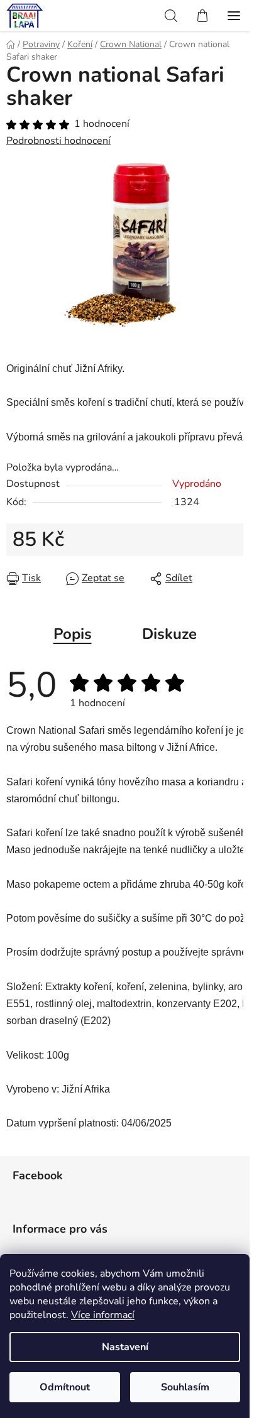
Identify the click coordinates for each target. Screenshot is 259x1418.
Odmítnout (65, 1387)
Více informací (103, 1315)
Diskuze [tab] (169, 634)
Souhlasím (185, 1387)
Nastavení (125, 1347)
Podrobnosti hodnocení (58, 141)
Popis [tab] (72, 634)
